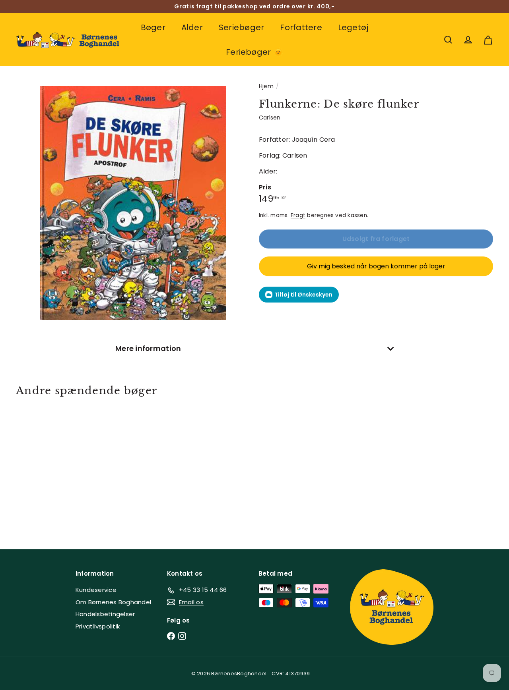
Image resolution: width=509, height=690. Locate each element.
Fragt (298, 215)
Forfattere (301, 27)
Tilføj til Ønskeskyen (303, 295)
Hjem (266, 86)
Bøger (153, 27)
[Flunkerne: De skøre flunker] (52, 466)
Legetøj (353, 27)
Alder (192, 27)
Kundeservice (96, 590)
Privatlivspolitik (98, 626)
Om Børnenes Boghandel (113, 602)
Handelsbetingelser (105, 614)
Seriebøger (241, 27)
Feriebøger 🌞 (254, 52)
